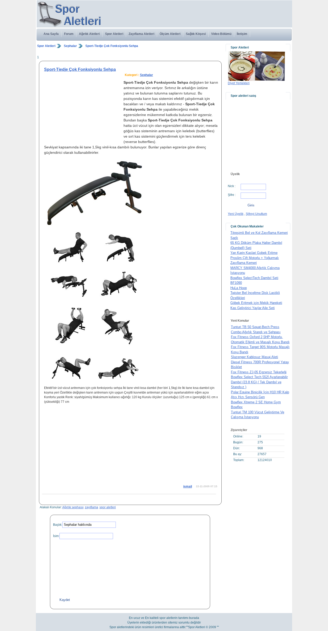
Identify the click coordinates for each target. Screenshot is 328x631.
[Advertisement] (130, 52)
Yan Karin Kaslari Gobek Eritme (254, 253)
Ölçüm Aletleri (170, 34)
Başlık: (57, 525)
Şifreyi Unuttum (256, 214)
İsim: (56, 536)
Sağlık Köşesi (196, 34)
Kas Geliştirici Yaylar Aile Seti (252, 308)
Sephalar (70, 46)
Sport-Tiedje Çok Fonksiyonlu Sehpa (111, 46)
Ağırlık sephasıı (73, 507)
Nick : (231, 186)
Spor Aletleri (114, 34)
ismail (187, 486)
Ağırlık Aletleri (89, 34)
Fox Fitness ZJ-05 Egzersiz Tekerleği (258, 372)
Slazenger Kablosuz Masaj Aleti (254, 357)
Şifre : (232, 195)
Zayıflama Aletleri (141, 34)
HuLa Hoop (238, 288)
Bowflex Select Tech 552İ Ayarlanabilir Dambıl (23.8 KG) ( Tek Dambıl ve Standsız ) (259, 382)
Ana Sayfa (51, 34)
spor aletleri (107, 507)
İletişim (242, 34)
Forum (69, 34)
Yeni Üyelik (235, 214)
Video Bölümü (221, 34)
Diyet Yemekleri (239, 83)
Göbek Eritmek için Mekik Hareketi (256, 303)
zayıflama (91, 507)
